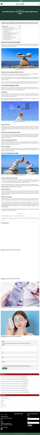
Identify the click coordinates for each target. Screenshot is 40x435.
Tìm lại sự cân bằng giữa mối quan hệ (9, 34)
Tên (3, 353)
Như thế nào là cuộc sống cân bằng (8, 27)
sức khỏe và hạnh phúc (12, 186)
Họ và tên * (29, 417)
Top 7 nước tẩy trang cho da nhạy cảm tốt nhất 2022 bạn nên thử (11, 379)
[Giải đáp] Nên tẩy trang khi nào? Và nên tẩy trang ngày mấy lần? (11, 381)
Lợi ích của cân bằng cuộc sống (7, 36)
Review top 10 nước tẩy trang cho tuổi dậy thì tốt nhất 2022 (10, 377)
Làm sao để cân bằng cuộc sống (7, 29)
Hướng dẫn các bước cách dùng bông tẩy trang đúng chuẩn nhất (11, 390)
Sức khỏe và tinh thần (7, 35)
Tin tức (2, 407)
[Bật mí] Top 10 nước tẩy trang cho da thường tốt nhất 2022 (10, 388)
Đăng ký (30, 425)
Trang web (3, 361)
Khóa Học (2, 402)
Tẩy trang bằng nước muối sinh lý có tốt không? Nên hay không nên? (12, 392)
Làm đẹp (2, 404)
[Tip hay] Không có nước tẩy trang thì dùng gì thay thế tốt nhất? (11, 385)
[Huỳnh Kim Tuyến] (20, 4)
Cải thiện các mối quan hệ (8, 39)
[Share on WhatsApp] (18, 213)
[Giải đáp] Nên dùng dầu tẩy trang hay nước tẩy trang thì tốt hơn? (11, 383)
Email (3, 357)
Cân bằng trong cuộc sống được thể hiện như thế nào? (12, 28)
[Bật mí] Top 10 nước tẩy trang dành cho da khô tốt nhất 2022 (10, 376)
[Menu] (1, 4)
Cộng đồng (2, 400)
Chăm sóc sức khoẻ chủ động (5, 398)
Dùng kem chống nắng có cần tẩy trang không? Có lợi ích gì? (10, 386)
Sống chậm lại (6, 30)
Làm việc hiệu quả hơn (7, 38)
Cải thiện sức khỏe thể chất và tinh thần (11, 37)
